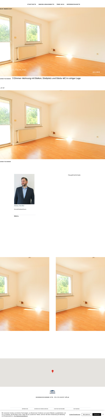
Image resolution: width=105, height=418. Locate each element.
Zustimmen (97, 414)
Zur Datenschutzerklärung (21, 416)
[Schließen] (103, 414)
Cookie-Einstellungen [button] (74, 414)
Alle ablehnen (86, 414)
